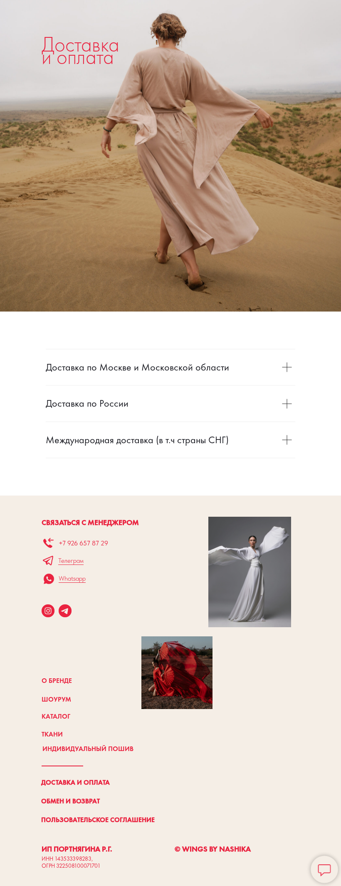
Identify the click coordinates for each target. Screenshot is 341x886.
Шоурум (56, 699)
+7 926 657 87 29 (83, 543)
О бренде (57, 680)
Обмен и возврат (70, 801)
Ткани (52, 734)
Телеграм (71, 560)
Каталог (56, 716)
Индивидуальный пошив (87, 748)
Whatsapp (72, 578)
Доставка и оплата (75, 782)
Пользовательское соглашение (98, 819)
